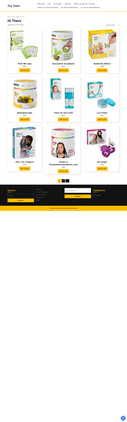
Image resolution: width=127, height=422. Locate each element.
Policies (38, 200)
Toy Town (14, 5)
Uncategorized (97, 195)
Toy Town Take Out (41, 194)
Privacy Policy (40, 197)
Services (68, 4)
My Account (58, 4)
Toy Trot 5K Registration (69, 7)
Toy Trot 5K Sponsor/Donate (90, 7)
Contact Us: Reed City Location (84, 4)
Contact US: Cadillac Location (47, 7)
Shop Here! (41, 4)
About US (38, 189)
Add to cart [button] (25, 70)
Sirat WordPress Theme (58, 208)
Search (78, 196)
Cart (49, 4)
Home (9, 16)
